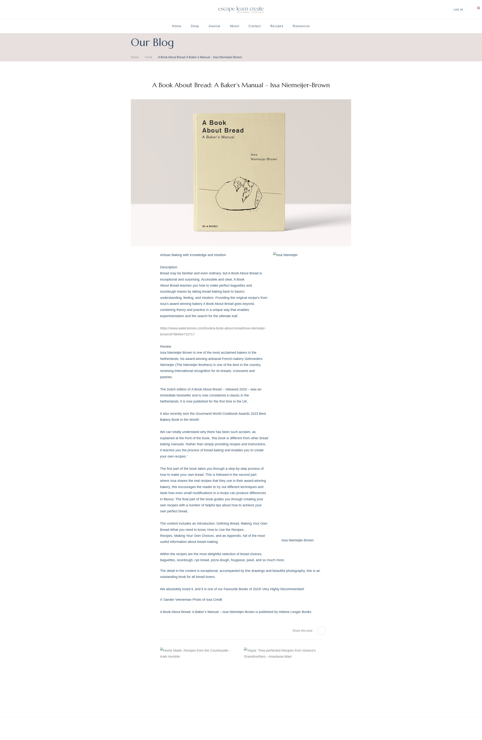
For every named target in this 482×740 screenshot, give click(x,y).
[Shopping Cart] (475, 9)
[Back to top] (471, 729)
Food (148, 57)
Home (135, 57)
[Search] (468, 9)
